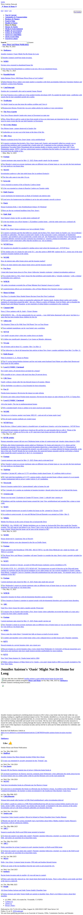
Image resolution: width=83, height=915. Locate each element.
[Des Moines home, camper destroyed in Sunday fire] (22, 132)
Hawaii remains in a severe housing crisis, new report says (21, 645)
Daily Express (8, 192)
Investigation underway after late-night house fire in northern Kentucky (25, 173)
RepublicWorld (9, 74)
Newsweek (7, 483)
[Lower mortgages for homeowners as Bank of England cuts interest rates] (31, 199)
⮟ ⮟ (9, 6)
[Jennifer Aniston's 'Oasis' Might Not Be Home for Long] (16, 58)
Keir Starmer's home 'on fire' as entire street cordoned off (20, 218)
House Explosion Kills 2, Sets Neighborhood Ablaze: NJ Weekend (23, 207)
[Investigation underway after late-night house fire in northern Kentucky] (15, 177)
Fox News (7, 268)
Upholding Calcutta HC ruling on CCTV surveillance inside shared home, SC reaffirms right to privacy (36, 473)
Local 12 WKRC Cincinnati (13, 367)
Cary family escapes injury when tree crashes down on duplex (22, 335)
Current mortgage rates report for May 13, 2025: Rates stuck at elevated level (27, 460)
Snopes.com (7, 813)
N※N (3, 2)
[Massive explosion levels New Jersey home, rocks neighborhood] (41, 151)
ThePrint (6, 470)
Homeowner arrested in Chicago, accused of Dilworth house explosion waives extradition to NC (34, 565)
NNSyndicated (18, 911)
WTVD (6, 332)
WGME (6, 257)
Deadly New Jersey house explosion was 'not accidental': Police (22, 229)
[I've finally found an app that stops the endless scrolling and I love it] (32, 108)
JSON (6, 11)
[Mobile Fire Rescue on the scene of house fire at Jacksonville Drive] (41, 529)
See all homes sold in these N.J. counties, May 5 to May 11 (21, 347)
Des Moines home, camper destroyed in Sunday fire (18, 128)
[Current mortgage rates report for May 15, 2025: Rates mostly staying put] (41, 627)
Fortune (6, 157)
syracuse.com (8, 494)
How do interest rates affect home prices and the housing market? (23, 261)
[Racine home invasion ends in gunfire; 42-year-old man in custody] (41, 881)
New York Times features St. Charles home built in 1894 (20, 658)
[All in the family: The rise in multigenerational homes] (26, 408)
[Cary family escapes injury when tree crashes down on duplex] (26, 339)
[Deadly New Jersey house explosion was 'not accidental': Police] (41, 240)
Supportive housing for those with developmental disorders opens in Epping (27, 597)
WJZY (6, 507)
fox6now (6, 871)
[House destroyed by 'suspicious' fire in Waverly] (23, 542)
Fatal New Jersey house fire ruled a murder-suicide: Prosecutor (22, 608)
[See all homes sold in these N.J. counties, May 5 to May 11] (41, 350)
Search (3, 42)
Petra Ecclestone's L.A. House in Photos (14, 358)
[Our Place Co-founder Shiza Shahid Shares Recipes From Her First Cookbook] (41, 304)
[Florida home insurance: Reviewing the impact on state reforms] (40, 397)
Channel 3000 (8, 308)
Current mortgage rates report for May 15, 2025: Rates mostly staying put (26, 621)
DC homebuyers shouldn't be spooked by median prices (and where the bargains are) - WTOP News (35, 248)
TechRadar (7, 100)
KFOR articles (8, 438)
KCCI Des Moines (10, 125)
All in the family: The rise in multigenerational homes (19, 404)
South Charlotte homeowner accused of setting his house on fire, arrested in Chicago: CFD (32, 511)
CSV (10, 11)
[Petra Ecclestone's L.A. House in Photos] (41, 363)
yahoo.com (7, 321)
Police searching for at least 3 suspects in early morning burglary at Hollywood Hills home (31, 847)
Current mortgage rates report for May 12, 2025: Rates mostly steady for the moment (29, 160)
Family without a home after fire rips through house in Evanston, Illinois (25, 382)
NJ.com (6, 343)
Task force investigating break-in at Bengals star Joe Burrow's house (24, 785)
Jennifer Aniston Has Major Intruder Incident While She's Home (23, 757)
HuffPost (6, 753)
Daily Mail (7, 214)
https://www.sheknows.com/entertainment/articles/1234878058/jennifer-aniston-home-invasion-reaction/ (36, 733)
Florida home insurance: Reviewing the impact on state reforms (22, 393)
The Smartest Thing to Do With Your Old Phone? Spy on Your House (24, 324)
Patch (5, 203)
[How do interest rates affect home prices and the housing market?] (26, 265)
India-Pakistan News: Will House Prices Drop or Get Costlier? (22, 78)
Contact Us (9, 901)
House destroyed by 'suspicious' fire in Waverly (17, 539)
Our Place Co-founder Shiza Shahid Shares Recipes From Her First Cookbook (27, 296)
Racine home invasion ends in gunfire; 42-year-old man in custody (23, 875)
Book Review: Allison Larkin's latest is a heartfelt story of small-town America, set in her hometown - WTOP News (40, 426)
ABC (5, 604)
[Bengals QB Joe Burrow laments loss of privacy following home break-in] (41, 776)
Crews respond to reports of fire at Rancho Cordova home (20, 185)
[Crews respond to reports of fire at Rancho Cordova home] (25, 188)
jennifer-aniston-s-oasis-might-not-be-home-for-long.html (43, 678)
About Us (8, 903)
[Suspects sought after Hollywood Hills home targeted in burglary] (41, 838)
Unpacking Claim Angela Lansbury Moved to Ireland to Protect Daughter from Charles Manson (33, 817)
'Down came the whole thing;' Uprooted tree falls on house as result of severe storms (29, 634)
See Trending (77, 12)
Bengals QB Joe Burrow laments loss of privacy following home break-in (26, 770)
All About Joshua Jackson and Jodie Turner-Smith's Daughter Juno (23, 890)
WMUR (6, 281)
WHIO (5, 61)
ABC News (7, 136)
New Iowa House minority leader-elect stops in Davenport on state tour (25, 115)
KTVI (5, 654)
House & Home (9, 293)
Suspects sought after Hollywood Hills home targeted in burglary (23, 832)
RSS (2, 11)
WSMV (6, 535)
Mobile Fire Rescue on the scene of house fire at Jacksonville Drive (24, 522)
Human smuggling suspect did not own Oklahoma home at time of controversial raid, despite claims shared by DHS (40, 441)
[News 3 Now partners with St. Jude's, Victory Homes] (41, 317)
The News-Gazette (10, 112)
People (5, 886)
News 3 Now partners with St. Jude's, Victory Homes (19, 311)
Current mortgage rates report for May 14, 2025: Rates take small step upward (27, 582)
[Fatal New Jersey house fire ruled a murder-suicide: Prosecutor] (41, 614)
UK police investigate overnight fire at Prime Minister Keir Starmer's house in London (30, 285)
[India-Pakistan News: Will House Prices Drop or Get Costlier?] (41, 84)
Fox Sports (7, 766)
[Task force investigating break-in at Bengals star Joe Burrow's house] (41, 791)
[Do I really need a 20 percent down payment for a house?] (24, 374)
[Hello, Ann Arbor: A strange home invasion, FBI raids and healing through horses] (28, 866)
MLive (5, 858)
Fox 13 (5, 389)
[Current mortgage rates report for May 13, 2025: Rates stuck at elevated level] (41, 466)
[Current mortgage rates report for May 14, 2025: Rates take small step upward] (41, 587)
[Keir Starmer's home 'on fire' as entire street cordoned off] (38, 222)
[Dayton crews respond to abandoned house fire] (29, 69)
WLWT (6, 170)
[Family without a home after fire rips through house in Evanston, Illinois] (23, 386)
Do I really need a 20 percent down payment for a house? (20, 371)
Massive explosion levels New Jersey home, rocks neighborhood (23, 139)
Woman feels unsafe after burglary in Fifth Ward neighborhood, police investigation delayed (32, 800)
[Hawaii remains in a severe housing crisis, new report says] (41, 651)
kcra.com (6, 181)
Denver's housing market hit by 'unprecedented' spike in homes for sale (25, 486)
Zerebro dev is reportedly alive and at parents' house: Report (21, 91)
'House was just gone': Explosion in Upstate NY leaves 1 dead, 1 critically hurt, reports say (32, 497)
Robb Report (8, 354)
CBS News (7, 378)
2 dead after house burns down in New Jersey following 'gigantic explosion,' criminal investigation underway (38, 272)
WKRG (6, 518)
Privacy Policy (10, 905)
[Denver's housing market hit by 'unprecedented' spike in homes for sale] (39, 490)
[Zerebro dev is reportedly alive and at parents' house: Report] (41, 97)
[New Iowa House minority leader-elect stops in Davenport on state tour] (41, 121)
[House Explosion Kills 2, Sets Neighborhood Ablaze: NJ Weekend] (20, 210)
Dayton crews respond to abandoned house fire (17, 65)
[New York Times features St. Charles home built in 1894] (41, 664)
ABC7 (5, 828)
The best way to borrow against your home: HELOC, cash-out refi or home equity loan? (31, 415)
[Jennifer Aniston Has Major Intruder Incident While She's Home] (24, 761)
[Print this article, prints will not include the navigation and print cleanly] (15, 680)
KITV (5, 641)
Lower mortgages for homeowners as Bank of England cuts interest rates (25, 196)
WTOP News (8, 244)
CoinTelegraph (8, 87)
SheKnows (7, 50)
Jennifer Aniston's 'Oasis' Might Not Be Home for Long (20, 54)
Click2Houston (8, 796)
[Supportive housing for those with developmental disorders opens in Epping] (40, 600)
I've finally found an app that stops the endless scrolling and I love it (24, 104)
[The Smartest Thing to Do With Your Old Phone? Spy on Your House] (23, 328)
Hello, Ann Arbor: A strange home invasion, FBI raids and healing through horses (29, 862)
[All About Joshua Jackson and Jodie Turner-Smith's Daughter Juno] (41, 896)
